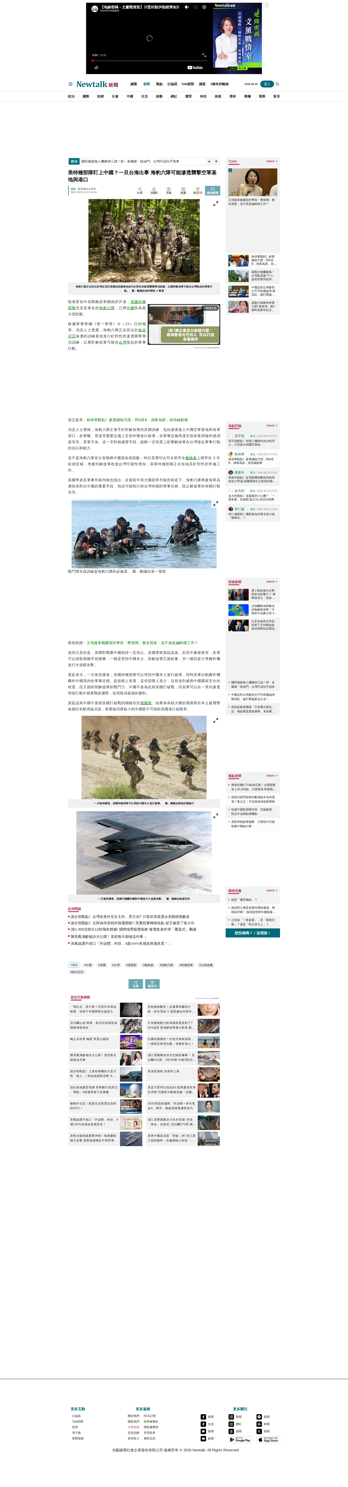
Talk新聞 (187, 84)
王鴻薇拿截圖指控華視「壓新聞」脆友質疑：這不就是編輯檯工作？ (142, 643)
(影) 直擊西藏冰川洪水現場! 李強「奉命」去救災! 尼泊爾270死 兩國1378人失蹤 (170, 1122)
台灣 (123, 342)
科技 (203, 96)
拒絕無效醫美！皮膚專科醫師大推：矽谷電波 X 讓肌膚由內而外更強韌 (171, 1009)
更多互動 (78, 1409)
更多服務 (143, 1409)
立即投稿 (133, 1427)
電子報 (76, 1432)
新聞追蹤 (78, 1438)
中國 (130, 96)
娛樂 (159, 96)
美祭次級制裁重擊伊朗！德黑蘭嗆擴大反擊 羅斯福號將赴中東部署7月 (93, 1138)
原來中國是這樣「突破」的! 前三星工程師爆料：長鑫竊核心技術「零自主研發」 (172, 1138)
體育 (188, 96)
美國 (134, 302)
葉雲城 (82, 188)
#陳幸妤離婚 (219, 84)
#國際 (74, 965)
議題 (202, 84)
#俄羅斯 (131, 965)
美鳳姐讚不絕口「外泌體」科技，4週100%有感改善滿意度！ (94, 1122)
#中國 (88, 965)
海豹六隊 (107, 308)
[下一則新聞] (216, 161)
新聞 (146, 84)
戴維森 (191, 458)
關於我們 (133, 1415)
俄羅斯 (146, 703)
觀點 (159, 84)
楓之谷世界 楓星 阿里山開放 (89, 1039)
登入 (267, 84)
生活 (144, 96)
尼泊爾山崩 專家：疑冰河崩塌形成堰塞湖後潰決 (93, 1025)
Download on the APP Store (268, 1439)
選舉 (262, 96)
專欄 (247, 96)
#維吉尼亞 (77, 972)
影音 (277, 96)
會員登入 (133, 1438)
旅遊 (218, 96)
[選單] (70, 84)
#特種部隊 (186, 965)
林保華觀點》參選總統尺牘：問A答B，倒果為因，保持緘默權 (137, 420)
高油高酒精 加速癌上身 (163, 1071)
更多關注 (240, 1409)
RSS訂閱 (150, 1415)
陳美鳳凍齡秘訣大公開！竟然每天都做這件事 (93, 1057)
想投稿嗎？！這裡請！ (253, 933)
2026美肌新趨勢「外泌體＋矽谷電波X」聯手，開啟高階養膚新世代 (171, 1106)
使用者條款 (151, 1421)
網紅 (174, 96)
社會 (115, 96)
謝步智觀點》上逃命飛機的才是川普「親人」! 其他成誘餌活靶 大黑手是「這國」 (93, 1074)
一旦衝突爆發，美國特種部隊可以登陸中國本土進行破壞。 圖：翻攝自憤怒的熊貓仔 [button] (144, 803)
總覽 (133, 84)
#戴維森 (148, 965)
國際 (86, 96)
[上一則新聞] (209, 161)
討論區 (172, 84)
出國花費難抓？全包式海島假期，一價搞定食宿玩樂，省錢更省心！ (171, 1041)
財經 (100, 96)
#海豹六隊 (166, 965)
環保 (232, 96)
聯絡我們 (133, 1421)
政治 (71, 96)
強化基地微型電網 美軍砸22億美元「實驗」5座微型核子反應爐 (94, 1090)
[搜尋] (277, 84)
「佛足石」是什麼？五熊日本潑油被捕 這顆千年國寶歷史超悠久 (93, 1009)
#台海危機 (206, 965)
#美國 (102, 965)
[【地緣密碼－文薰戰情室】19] (237, 38)
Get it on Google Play (240, 1439)
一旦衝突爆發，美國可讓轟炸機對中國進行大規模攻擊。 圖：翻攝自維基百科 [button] (144, 898)
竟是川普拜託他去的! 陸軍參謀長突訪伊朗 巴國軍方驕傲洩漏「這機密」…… (172, 1090)
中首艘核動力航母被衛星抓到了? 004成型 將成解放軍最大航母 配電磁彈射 (171, 1025)
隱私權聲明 (151, 1427)
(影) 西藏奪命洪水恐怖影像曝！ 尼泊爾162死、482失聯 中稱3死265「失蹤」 (171, 1058)
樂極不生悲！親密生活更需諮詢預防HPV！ (93, 1106)
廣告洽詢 (149, 1438)
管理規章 (149, 1432)
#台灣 (116, 965)
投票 (75, 1427)
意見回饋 (133, 1432)
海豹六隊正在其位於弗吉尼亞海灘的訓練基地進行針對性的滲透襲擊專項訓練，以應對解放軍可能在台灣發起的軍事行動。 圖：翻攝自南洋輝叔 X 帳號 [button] (144, 288)
